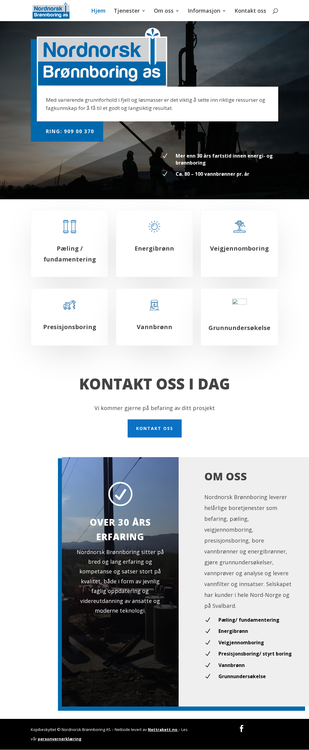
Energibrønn (154, 248)
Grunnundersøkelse (239, 328)
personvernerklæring (59, 739)
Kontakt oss (250, 11)
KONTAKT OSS (154, 428)
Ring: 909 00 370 (70, 131)
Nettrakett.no (162, 729)
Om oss (164, 11)
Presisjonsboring (69, 327)
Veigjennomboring (239, 248)
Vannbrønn (154, 327)
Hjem (98, 11)
